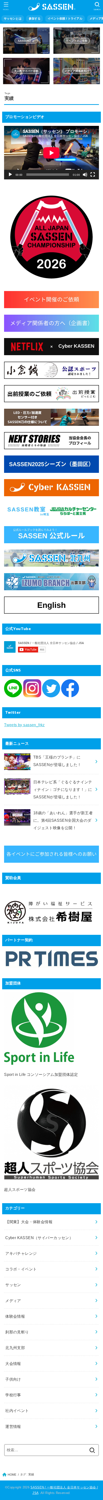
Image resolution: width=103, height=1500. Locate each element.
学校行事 (13, 1395)
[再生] (10, 174)
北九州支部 (15, 1347)
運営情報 (13, 1426)
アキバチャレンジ (21, 1253)
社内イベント (17, 1410)
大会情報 (13, 1363)
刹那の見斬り (17, 1332)
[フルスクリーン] (92, 174)
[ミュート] (85, 174)
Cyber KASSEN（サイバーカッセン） (39, 1237)
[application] (51, 153)
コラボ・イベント (21, 1269)
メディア (13, 1300)
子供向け (13, 1379)
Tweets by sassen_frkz (24, 725)
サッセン (13, 1285)
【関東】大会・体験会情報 (28, 1222)
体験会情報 (15, 1316)
